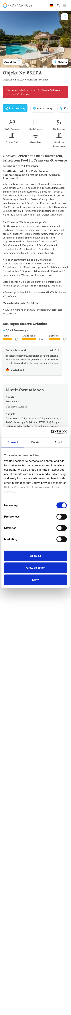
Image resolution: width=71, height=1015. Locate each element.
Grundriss (10, 62)
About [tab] (58, 442)
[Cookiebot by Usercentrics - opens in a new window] (51, 432)
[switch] (61, 517)
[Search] (58, 5)
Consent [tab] (13, 442)
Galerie (62, 62)
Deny (35, 579)
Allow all (35, 555)
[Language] (52, 5)
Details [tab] (35, 442)
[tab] (15, 108)
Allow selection (35, 567)
